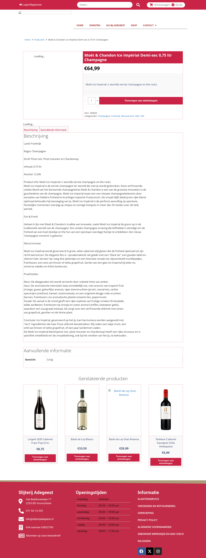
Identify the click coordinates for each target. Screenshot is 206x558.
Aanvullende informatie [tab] (53, 129)
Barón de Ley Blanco (82, 439)
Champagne (104, 116)
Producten (39, 39)
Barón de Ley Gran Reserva (124, 439)
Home (80, 25)
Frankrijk (115, 116)
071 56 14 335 (34, 510)
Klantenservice (148, 499)
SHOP (134, 25)
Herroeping (146, 513)
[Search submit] (138, 5)
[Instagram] (158, 551)
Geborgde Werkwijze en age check (161, 534)
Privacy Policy (147, 520)
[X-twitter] (150, 551)
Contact (148, 25)
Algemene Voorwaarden (154, 527)
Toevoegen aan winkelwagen (141, 100)
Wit (142, 116)
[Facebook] (141, 551)
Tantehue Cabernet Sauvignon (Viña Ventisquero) (165, 443)
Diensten (94, 25)
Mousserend (127, 116)
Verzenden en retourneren (156, 506)
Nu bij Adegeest (115, 25)
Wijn (137, 116)
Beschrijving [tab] (31, 129)
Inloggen (144, 541)
